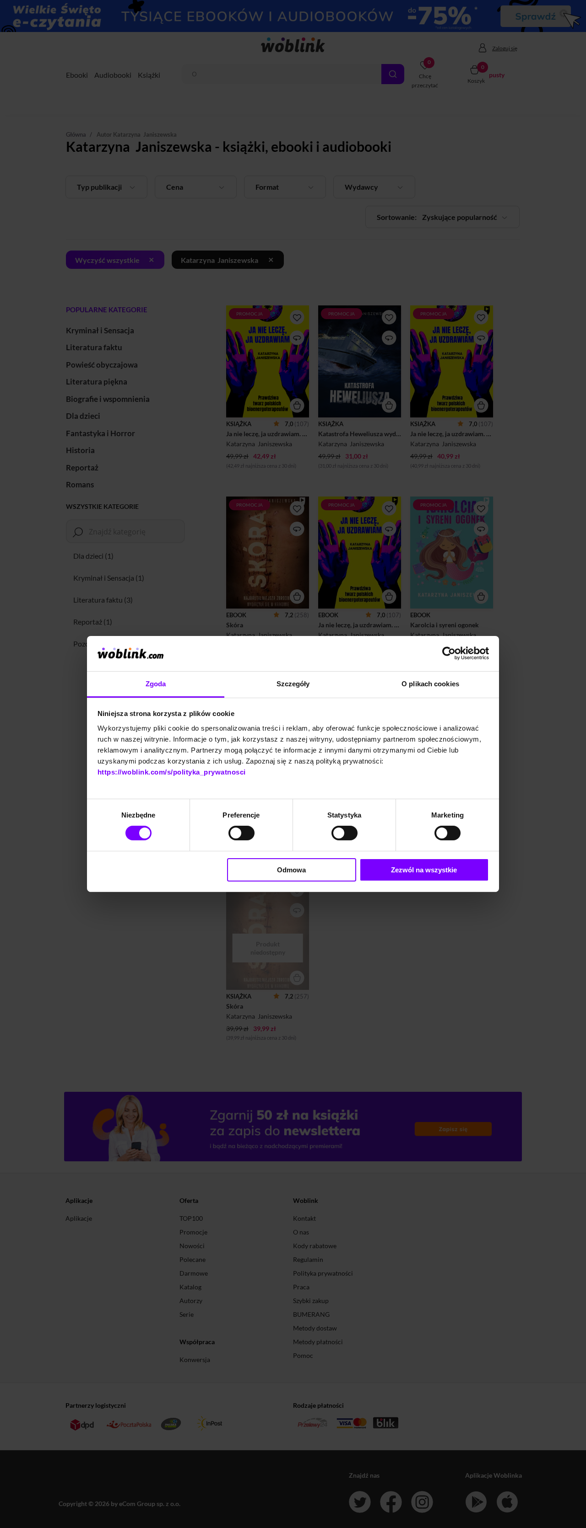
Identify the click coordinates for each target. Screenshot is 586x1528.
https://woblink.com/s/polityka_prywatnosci (172, 772)
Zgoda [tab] (156, 684)
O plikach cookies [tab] (430, 684)
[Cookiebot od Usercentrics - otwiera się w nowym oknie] (449, 653)
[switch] (241, 833)
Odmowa (291, 870)
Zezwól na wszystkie (424, 870)
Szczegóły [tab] (293, 684)
